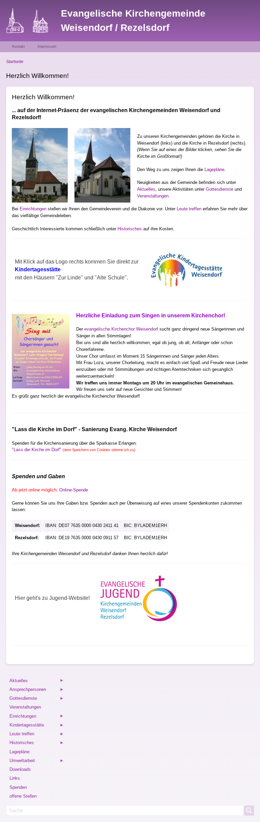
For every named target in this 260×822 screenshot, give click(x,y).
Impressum (47, 46)
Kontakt (18, 46)
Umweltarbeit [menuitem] (21, 761)
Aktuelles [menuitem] (18, 681)
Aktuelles (146, 189)
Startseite (14, 61)
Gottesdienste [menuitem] (22, 699)
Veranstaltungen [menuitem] (25, 707)
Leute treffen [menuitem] (21, 734)
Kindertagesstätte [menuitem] (26, 726)
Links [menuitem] (14, 778)
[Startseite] (33, 21)
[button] (40, 165)
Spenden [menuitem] (18, 787)
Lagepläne (214, 169)
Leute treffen (189, 208)
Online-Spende (73, 489)
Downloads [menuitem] (20, 769)
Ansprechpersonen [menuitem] (27, 690)
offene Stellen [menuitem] (23, 796)
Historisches (129, 228)
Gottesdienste (219, 189)
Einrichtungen (33, 208)
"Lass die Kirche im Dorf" (73, 449)
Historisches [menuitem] (21, 743)
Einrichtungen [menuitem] (22, 717)
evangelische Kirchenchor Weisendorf (121, 329)
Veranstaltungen (153, 195)
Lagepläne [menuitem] (19, 751)
